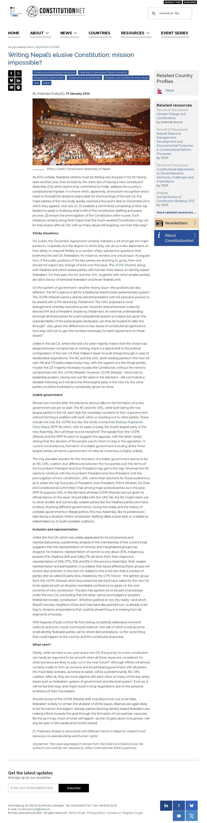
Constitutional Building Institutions (54, 72)
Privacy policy (96, 812)
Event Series (174, 33)
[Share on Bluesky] (11, 80)
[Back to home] (16, 12)
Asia (36, 82)
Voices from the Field (47, 46)
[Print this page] (18, 87)
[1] (34, 731)
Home (13, 33)
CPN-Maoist (112, 576)
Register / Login (133, 812)
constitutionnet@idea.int (33, 809)
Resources (133, 33)
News (66, 33)
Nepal (46, 82)
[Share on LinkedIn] (18, 80)
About (37, 33)
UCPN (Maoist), (125, 265)
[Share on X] (18, 73)
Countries (99, 33)
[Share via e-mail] (11, 87)
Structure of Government (49, 77)
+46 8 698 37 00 (81, 805)
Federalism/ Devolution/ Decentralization (103, 72)
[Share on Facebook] (11, 73)
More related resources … (176, 212)
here (36, 260)
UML (94, 275)
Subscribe (190, 2)
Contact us (114, 812)
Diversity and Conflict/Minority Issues (126, 77)
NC (76, 275)
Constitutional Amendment (84, 77)
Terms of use (77, 812)
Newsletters (173, 2)
